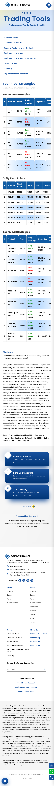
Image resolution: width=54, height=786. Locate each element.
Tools (9, 630)
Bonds (32, 622)
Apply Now (27, 506)
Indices (10, 591)
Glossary (8, 68)
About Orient (35, 630)
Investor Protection (38, 634)
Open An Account (27, 679)
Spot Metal (34, 607)
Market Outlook (12, 642)
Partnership (35, 638)
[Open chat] (5, 781)
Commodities (12, 603)
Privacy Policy (27, 778)
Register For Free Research (26, 687)
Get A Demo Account (26, 683)
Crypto (32, 614)
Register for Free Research (16, 73)
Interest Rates (10, 63)
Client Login (35, 645)
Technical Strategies (13, 53)
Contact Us (35, 642)
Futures (33, 611)
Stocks (9, 595)
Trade (9, 587)
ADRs (32, 618)
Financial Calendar (12, 43)
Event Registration (26, 691)
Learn (32, 587)
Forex (9, 599)
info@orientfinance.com (19, 569)
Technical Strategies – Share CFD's (20, 58)
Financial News (11, 37)
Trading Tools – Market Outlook (18, 48)
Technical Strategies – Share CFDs (18, 650)
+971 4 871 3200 (16, 566)
